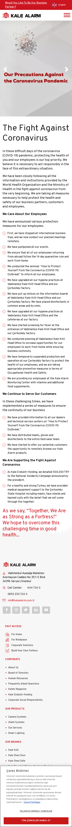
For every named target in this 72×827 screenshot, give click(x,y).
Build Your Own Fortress (24, 650)
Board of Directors (18, 673)
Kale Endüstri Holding (20, 694)
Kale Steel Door (16, 755)
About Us (13, 667)
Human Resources (18, 678)
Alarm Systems (16, 722)
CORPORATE (12, 659)
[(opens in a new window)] (7, 610)
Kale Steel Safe (16, 761)
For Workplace (19, 639)
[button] (5, 69)
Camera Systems (17, 717)
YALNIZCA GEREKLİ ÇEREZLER (36, 811)
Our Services (15, 727)
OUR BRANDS (13, 742)
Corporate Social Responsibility (25, 700)
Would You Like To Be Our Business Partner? (26, 5)
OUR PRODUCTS (14, 709)
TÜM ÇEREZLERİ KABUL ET (36, 820)
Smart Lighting (16, 733)
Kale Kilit (13, 750)
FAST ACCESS (13, 626)
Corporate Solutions (22, 645)
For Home (16, 634)
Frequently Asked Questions (23, 683)
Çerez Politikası (32, 802)
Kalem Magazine (17, 689)
